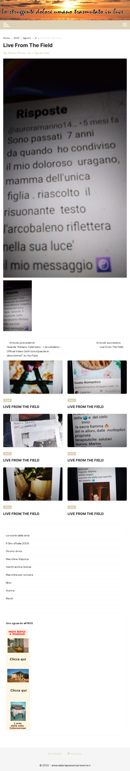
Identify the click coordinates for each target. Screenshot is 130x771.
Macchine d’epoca (17, 559)
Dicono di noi (14, 551)
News (7, 400)
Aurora (10, 590)
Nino (8, 582)
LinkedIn (56, 753)
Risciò (9, 598)
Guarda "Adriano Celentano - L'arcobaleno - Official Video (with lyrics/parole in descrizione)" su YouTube (34, 351)
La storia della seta (17, 535)
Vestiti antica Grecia (18, 567)
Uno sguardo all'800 (19, 623)
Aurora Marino (17, 53)
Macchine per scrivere (19, 575)
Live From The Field (111, 347)
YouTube (76, 753)
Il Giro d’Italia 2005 (17, 543)
